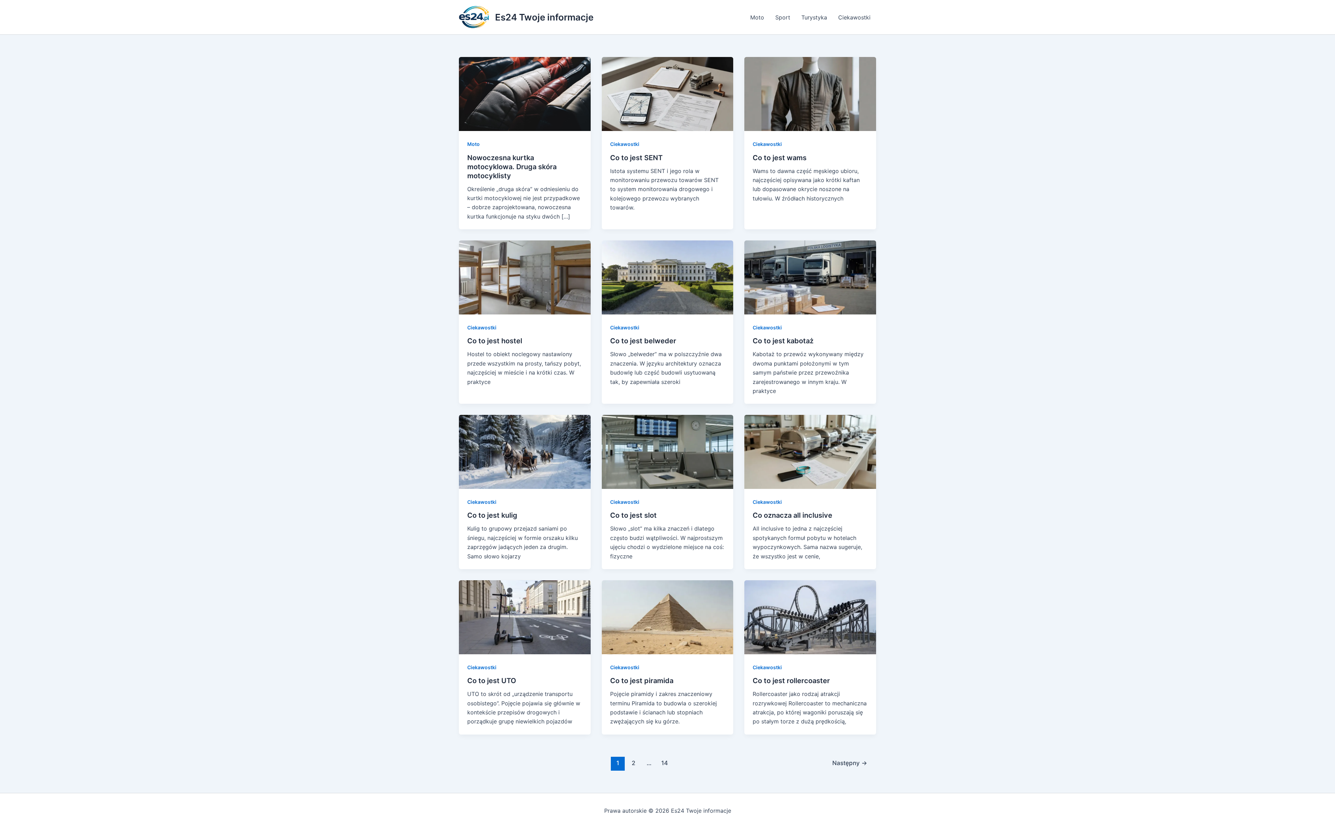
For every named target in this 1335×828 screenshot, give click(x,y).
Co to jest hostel (494, 341)
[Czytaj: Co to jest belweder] (668, 276)
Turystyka (814, 17)
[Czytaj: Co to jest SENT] (668, 93)
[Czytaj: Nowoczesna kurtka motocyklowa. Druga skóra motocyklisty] (525, 93)
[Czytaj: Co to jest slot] (668, 451)
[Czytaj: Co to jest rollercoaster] (810, 616)
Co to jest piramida (641, 681)
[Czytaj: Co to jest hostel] (525, 276)
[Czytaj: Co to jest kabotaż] (810, 276)
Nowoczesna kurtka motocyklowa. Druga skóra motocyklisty (512, 167)
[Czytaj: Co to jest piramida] (668, 616)
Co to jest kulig (492, 515)
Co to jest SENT (636, 158)
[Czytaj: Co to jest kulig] (525, 451)
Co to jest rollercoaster (791, 681)
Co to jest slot (633, 515)
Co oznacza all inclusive (792, 515)
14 (664, 762)
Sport (782, 17)
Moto (757, 17)
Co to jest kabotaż (783, 341)
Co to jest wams (780, 158)
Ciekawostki (854, 17)
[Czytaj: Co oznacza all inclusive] (810, 451)
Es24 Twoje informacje (544, 17)
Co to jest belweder (643, 341)
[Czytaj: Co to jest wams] (810, 93)
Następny (849, 762)
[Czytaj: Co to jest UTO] (525, 616)
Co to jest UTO (491, 681)
